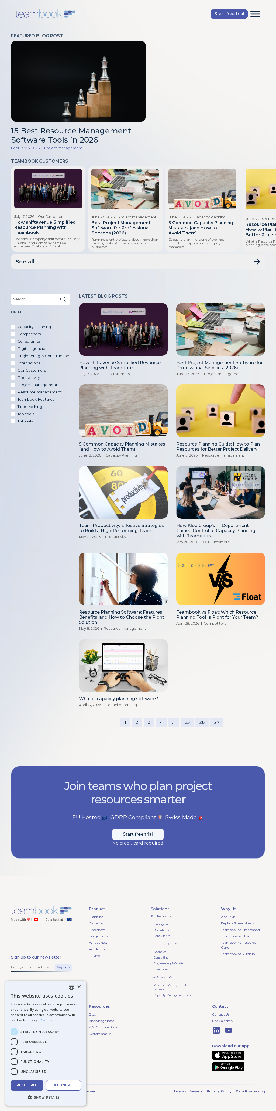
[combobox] (71, 987)
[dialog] (45, 1043)
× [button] (79, 987)
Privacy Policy (219, 1091)
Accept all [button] (27, 1085)
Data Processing (250, 1091)
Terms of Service (187, 1091)
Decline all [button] (63, 1085)
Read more (48, 1020)
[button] (255, 14)
